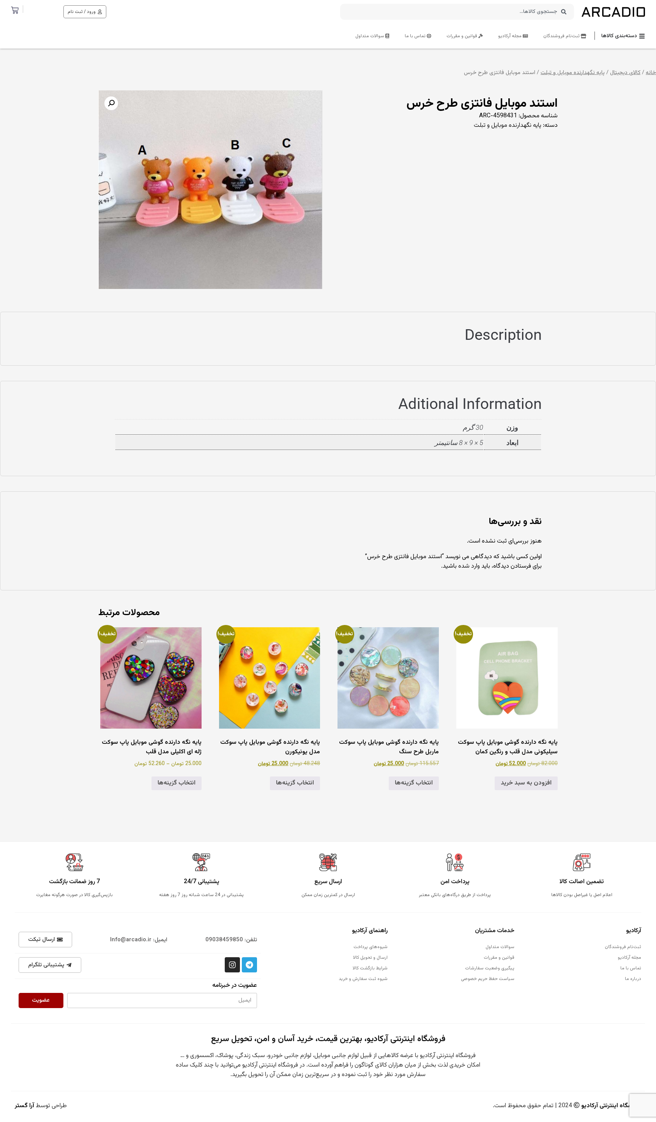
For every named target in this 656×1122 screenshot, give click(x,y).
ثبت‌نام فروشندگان (562, 36)
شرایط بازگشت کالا (370, 968)
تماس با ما (416, 36)
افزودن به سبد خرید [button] (526, 783)
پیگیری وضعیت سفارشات (489, 968)
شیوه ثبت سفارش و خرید (363, 978)
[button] (111, 103)
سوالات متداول (370, 36)
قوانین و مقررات (462, 36)
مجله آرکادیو (510, 36)
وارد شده (469, 566)
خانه (651, 72)
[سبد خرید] (15, 10)
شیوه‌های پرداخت (370, 947)
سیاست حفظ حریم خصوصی (487, 978)
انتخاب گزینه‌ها (414, 783)
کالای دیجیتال (625, 72)
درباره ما (633, 978)
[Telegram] (249, 964)
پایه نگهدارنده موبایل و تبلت (573, 72)
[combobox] (457, 12)
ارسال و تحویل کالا (370, 957)
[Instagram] (232, 964)
